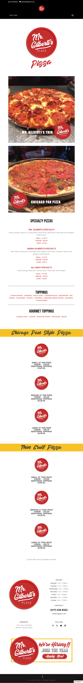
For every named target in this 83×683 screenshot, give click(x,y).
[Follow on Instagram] (65, 625)
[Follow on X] (57, 625)
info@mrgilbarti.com (59, 614)
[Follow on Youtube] (61, 625)
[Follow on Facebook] (53, 625)
